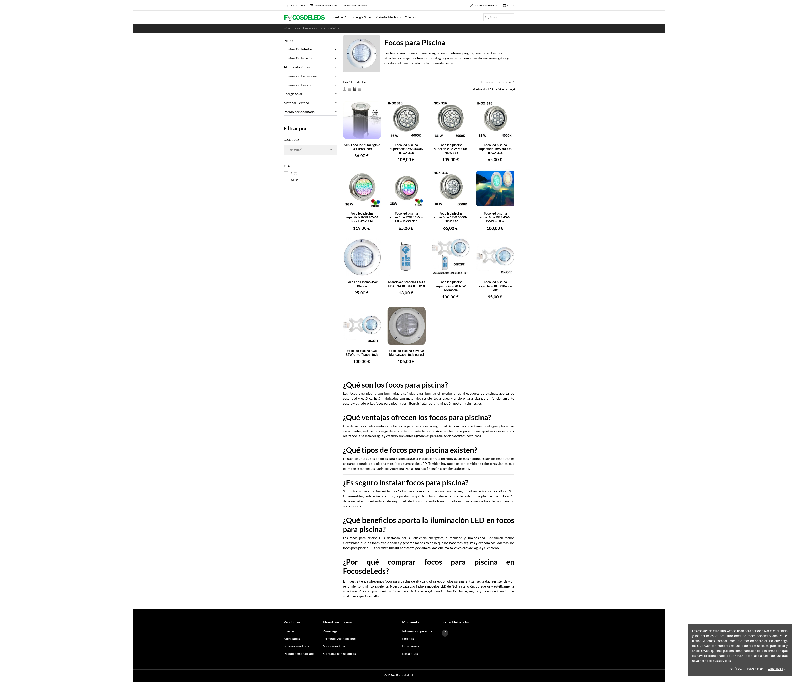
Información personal (417, 631)
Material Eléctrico (296, 103)
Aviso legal (330, 631)
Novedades (292, 638)
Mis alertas (410, 653)
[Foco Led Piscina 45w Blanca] (375, 244)
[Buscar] (487, 17)
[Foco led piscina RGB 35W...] (375, 312)
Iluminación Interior (298, 49)
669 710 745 (298, 5)
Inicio (288, 41)
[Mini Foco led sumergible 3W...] (375, 106)
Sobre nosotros (334, 646)
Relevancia (504, 82)
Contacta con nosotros (355, 5)
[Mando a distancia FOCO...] (420, 244)
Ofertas (289, 631)
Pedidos (408, 638)
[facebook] (445, 633)
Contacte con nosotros (339, 653)
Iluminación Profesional (301, 76)
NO (295, 180)
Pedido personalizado (299, 112)
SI (294, 173)
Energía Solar (293, 94)
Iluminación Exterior (298, 58)
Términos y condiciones (339, 638)
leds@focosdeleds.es (326, 5)
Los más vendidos (296, 646)
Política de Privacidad (746, 669)
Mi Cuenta (410, 622)
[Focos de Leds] (304, 17)
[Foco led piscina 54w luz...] (420, 312)
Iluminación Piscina (297, 85)
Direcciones (410, 646)
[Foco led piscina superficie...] (420, 106)
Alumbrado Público (297, 67)
